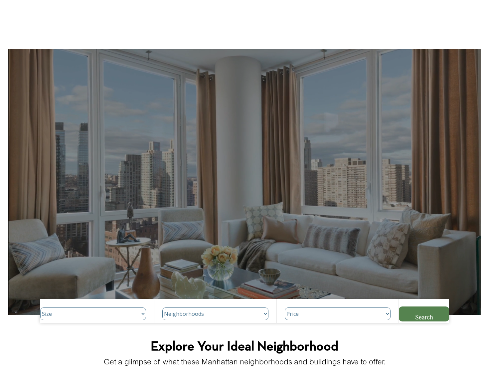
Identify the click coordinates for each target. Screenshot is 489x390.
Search (424, 317)
